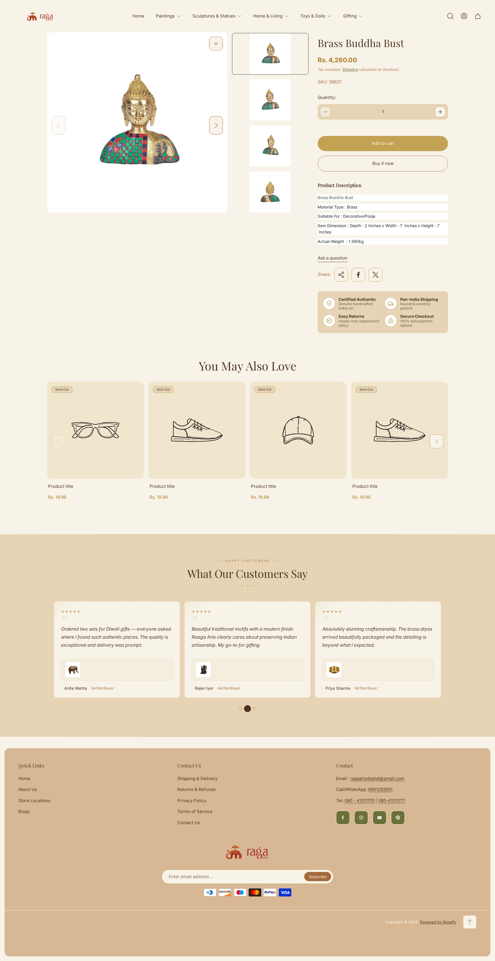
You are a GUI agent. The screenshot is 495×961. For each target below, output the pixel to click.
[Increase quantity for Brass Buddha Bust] (440, 111)
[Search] (450, 16)
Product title (60, 486)
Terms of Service (195, 811)
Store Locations (34, 800)
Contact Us (188, 822)
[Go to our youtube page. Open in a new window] (379, 817)
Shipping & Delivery (197, 778)
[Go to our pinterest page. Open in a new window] (398, 817)
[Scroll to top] (470, 922)
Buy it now (383, 163)
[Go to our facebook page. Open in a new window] (343, 817)
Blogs (24, 811)
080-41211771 (391, 800)
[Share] (341, 275)
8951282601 (380, 789)
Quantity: (327, 97)
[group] (270, 54)
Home (24, 778)
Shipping (350, 69)
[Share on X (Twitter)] (375, 275)
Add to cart (383, 143)
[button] (247, 708)
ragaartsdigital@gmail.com (377, 778)
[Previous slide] (58, 125)
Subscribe (318, 876)
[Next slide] (216, 125)
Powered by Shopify (438, 922)
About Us (27, 789)
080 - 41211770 (359, 800)
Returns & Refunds (196, 789)
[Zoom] (216, 43)
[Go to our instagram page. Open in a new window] (361, 817)
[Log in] (464, 16)
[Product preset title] (95, 430)
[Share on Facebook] (358, 275)
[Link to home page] (247, 851)
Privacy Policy (191, 800)
